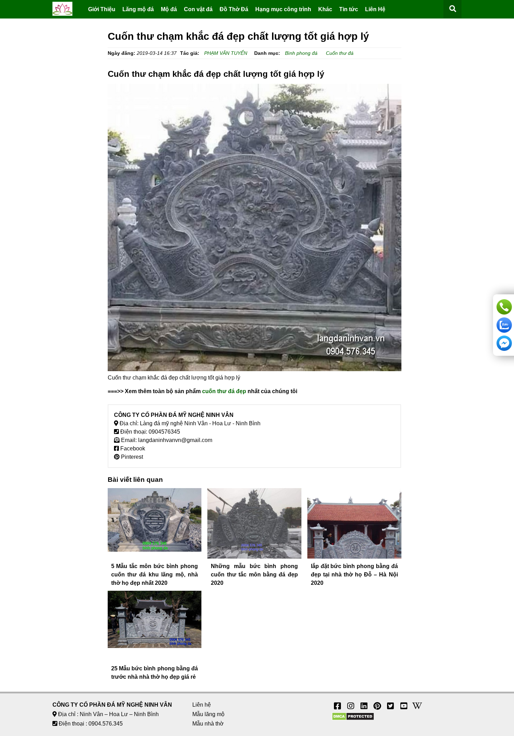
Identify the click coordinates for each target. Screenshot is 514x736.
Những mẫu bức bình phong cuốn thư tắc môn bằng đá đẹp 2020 (254, 574)
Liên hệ (201, 705)
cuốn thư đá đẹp (224, 391)
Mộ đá (169, 9)
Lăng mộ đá (138, 9)
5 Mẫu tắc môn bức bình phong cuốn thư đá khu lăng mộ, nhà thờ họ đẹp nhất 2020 (154, 574)
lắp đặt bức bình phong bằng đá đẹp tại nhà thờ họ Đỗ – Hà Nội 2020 (354, 574)
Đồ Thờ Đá (234, 9)
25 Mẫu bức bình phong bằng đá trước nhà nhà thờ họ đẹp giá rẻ (154, 672)
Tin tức (348, 9)
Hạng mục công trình (283, 9)
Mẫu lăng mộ (208, 714)
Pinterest (131, 457)
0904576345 (164, 432)
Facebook (132, 448)
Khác (325, 9)
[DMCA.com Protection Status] (353, 719)
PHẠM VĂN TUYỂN (225, 53)
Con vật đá (198, 9)
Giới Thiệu (101, 9)
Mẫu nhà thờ (208, 724)
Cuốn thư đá (340, 53)
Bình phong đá (301, 53)
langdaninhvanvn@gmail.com (175, 440)
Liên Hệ (375, 9)
